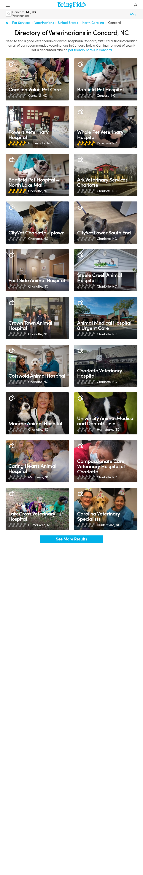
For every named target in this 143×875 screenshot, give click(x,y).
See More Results (71, 539)
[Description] (11, 64)
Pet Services (21, 23)
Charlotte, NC (38, 191)
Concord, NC (37, 96)
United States (68, 23)
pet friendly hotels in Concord (90, 50)
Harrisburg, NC (108, 430)
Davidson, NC (107, 143)
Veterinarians (44, 23)
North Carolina (93, 23)
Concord (114, 23)
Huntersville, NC (39, 143)
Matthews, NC (38, 477)
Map (133, 14)
